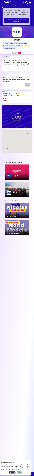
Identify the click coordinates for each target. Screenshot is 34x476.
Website (27, 45)
